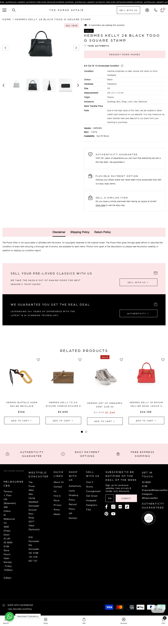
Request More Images (124, 54)
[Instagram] (113, 507)
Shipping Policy (79, 232)
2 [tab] (86, 432)
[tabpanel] (22, 391)
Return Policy (102, 232)
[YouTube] (113, 514)
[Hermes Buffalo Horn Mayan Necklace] (21, 379)
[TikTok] (127, 507)
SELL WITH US (128, 10)
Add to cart (20, 420)
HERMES (97, 128)
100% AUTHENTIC (99, 46)
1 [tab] (82, 432)
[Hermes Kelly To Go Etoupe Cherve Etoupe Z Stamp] (63, 379)
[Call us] (156, 10)
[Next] (76, 48)
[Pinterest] (120, 507)
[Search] (14, 10)
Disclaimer (58, 232)
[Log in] (147, 10)
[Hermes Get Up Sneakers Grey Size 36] (104, 380)
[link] (123, 620)
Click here (100, 205)
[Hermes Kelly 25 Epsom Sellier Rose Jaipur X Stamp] (146, 379)
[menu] (4, 10)
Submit (126, 498)
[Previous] (5, 48)
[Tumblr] (106, 514)
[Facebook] (106, 507)
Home (6, 19)
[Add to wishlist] (38, 360)
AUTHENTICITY (137, 313)
